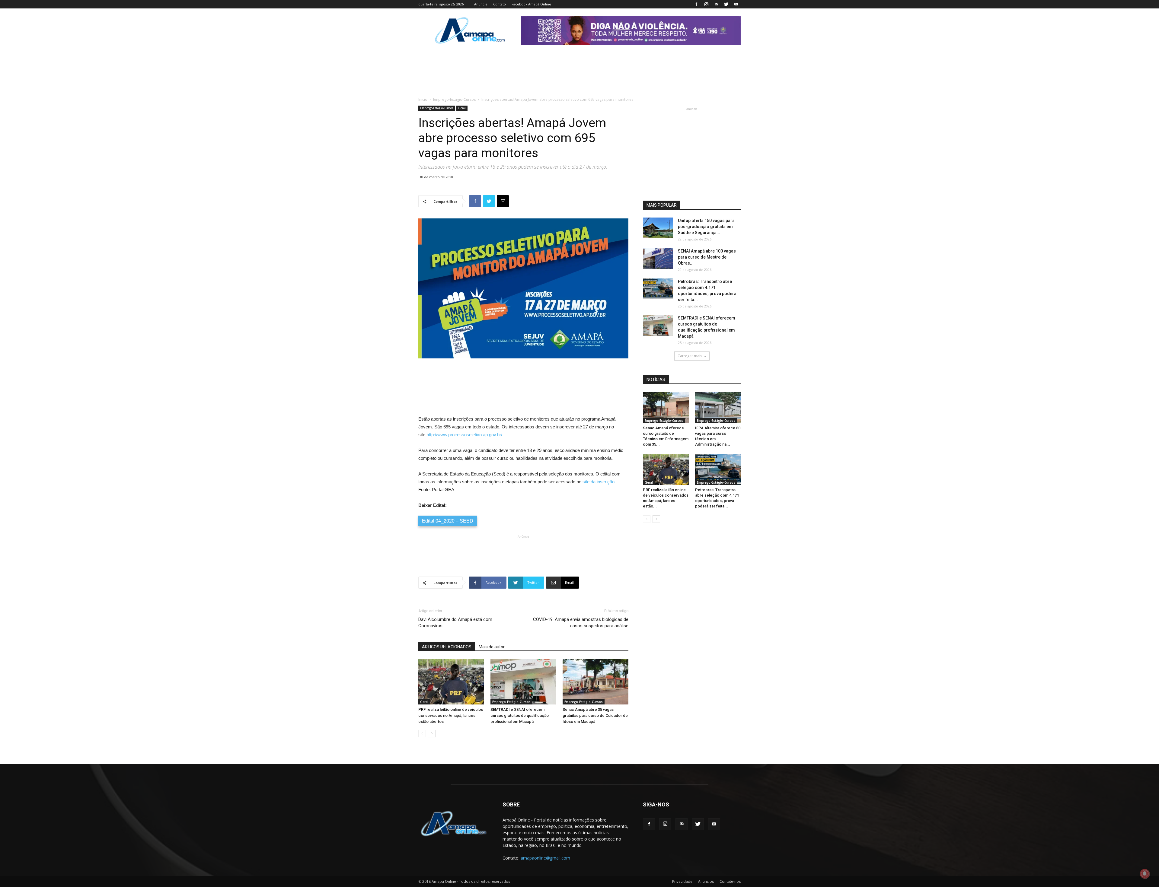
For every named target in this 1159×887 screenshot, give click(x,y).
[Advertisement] (523, 375)
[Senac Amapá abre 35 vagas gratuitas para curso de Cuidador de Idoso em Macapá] (595, 681)
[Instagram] (706, 4)
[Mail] (716, 4)
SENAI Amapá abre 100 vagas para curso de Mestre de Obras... (707, 257)
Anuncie (480, 4)
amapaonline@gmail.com (545, 858)
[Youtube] (736, 4)
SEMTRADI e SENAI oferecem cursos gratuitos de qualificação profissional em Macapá (519, 715)
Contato (499, 4)
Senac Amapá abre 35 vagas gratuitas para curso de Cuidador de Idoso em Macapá (595, 715)
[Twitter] (726, 4)
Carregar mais (690, 355)
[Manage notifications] (1145, 874)
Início (422, 99)
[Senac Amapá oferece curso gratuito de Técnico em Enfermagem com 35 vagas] (666, 407)
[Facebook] (696, 4)
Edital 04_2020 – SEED (447, 520)
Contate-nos (730, 881)
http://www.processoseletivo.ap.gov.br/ (464, 434)
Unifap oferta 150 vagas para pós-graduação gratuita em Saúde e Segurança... (706, 226)
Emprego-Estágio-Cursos (454, 99)
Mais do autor (492, 646)
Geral (462, 108)
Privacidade (682, 881)
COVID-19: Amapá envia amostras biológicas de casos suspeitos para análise (580, 622)
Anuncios (706, 881)
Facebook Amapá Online (531, 4)
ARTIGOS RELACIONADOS (446, 646)
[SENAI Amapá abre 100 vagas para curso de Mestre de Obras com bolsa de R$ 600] (658, 258)
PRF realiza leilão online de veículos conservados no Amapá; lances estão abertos (450, 715)
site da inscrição (599, 481)
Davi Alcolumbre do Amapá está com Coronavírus (455, 622)
